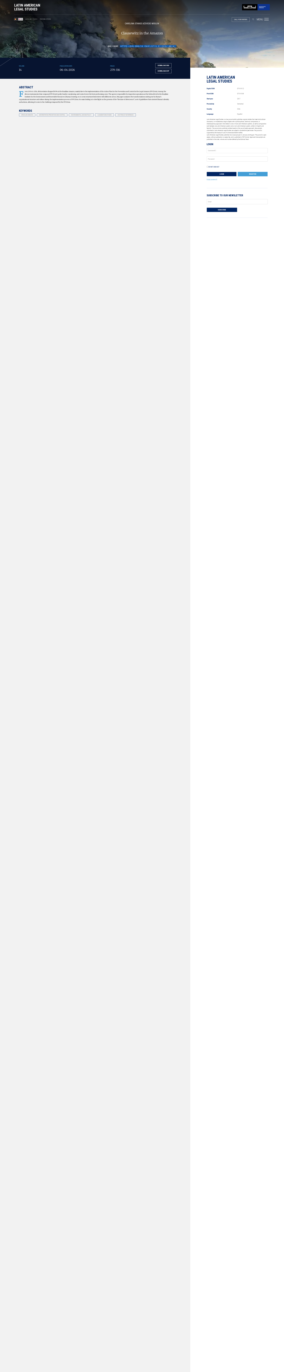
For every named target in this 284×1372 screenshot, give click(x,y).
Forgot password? (212, 179)
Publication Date (66, 66)
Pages (112, 66)
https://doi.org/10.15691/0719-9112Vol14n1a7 (148, 46)
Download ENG (163, 65)
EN (21, 19)
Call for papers (240, 20)
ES (17, 19)
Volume (21, 66)
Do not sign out (213, 167)
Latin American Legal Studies (27, 7)
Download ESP (163, 71)
